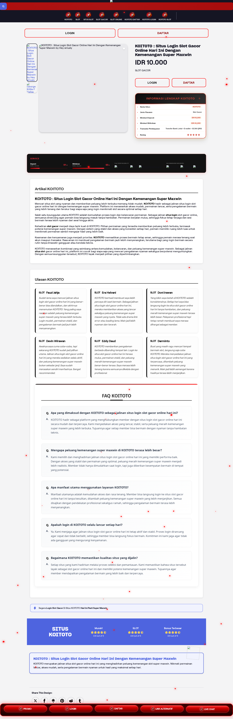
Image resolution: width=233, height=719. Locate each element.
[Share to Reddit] (71, 700)
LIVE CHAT (209, 710)
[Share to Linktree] (53, 700)
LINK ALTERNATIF (164, 710)
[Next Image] (124, 88)
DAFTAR (163, 33)
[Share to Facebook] (44, 700)
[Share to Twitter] (35, 700)
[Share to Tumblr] (80, 700)
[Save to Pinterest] (62, 700)
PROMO (27, 709)
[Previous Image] (41, 88)
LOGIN (70, 33)
